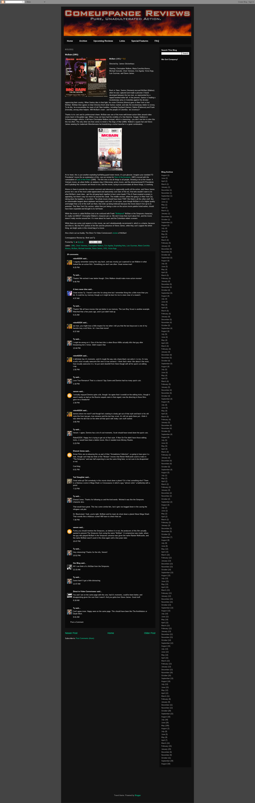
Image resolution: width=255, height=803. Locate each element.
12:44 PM (76, 348)
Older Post (149, 633)
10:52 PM (76, 556)
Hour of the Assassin (122, 177)
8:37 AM (76, 332)
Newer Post (71, 633)
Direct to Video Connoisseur (84, 591)
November (165, 193)
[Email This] (90, 242)
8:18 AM (76, 600)
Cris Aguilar (108, 246)
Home (70, 41)
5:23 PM (76, 443)
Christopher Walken (95, 246)
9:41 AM (76, 617)
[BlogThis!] (93, 242)
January (164, 187)
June (163, 178)
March (163, 184)
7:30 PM (76, 520)
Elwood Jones (79, 451)
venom (76, 391)
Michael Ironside (84, 248)
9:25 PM (76, 267)
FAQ (157, 41)
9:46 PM (76, 282)
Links (122, 41)
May (163, 205)
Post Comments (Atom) (85, 638)
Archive (83, 41)
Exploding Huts (120, 246)
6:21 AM (76, 315)
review (115, 233)
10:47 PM (76, 541)
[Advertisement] (169, 128)
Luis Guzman (132, 246)
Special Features (139, 41)
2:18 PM (76, 384)
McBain (74, 248)
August (164, 175)
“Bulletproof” (119, 214)
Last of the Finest (84, 180)
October (164, 220)
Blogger (138, 795)
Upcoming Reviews (103, 41)
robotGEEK (77, 259)
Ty (74, 275)
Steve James (97, 248)
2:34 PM (76, 403)
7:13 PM (76, 489)
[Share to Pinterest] (100, 242)
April (163, 181)
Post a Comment (76, 622)
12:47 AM (76, 584)
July (163, 228)
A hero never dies (80, 289)
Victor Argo (112, 248)
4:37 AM (76, 298)
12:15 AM (76, 570)
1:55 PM (76, 370)
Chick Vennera (81, 246)
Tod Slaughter (79, 477)
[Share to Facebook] (98, 242)
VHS (105, 248)
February (164, 243)
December (165, 190)
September (165, 196)
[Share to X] (95, 242)
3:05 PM (76, 422)
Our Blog (76, 563)
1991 (73, 246)
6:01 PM (76, 470)
